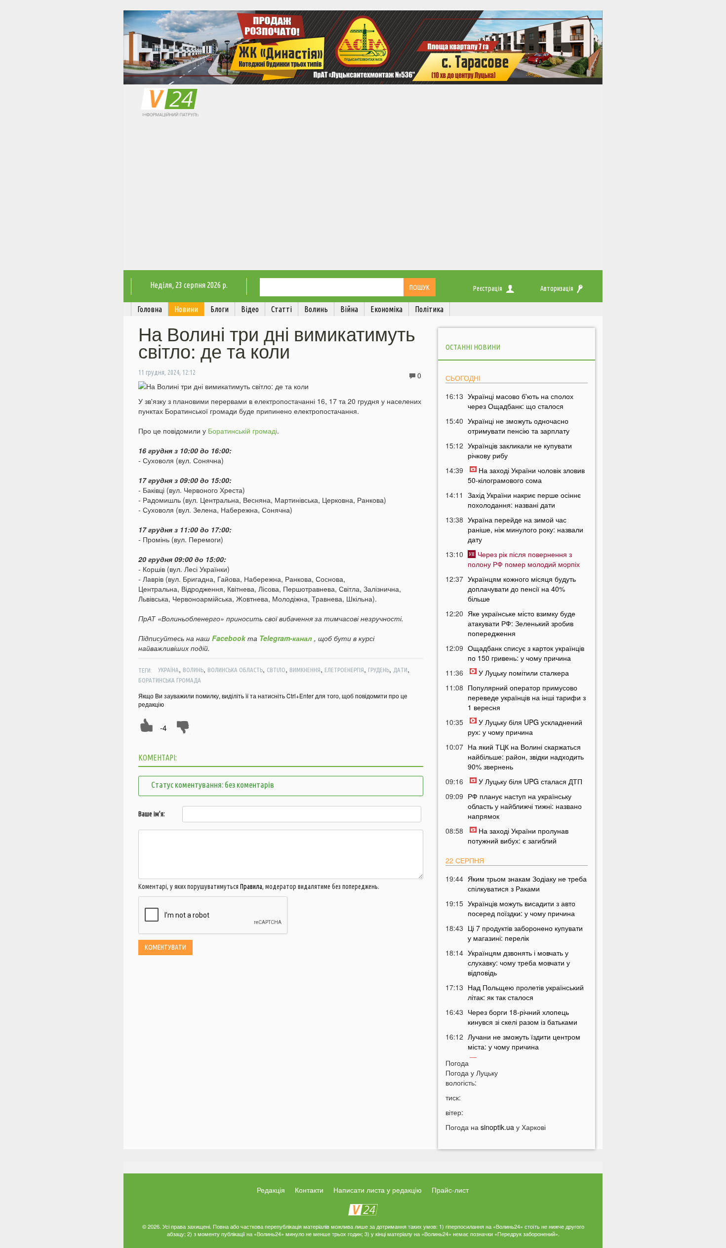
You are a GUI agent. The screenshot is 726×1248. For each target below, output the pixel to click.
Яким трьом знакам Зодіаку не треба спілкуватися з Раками (527, 883)
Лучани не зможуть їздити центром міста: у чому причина (524, 1041)
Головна (149, 309)
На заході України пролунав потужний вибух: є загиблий (518, 835)
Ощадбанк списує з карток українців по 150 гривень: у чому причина (526, 653)
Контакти (309, 1190)
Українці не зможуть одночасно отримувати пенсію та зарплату (518, 426)
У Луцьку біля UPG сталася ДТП (530, 781)
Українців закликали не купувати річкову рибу (520, 450)
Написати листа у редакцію (377, 1190)
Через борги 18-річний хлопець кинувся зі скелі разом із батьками (522, 1017)
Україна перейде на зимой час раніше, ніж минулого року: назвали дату (525, 529)
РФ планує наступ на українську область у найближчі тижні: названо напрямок (525, 806)
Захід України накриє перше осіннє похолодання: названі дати (524, 500)
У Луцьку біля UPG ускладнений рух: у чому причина (525, 727)
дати (400, 669)
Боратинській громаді (242, 431)
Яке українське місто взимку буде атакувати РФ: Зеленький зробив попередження (521, 623)
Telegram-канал (285, 638)
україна (168, 669)
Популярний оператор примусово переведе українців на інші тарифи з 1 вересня (527, 697)
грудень (378, 669)
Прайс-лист (450, 1190)
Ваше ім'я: (151, 814)
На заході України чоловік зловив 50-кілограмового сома (526, 475)
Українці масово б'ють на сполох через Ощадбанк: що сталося (520, 401)
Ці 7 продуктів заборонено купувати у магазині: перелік (525, 933)
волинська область (235, 669)
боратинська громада (169, 680)
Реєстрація (487, 288)
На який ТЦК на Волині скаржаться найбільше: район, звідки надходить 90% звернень (526, 756)
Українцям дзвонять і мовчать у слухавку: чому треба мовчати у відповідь (519, 962)
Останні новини (472, 347)
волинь (193, 669)
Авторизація (556, 288)
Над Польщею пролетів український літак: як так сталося (526, 992)
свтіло (276, 669)
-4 (163, 728)
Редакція (271, 1190)
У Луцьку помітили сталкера (524, 673)
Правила (251, 886)
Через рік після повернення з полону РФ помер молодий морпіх (524, 559)
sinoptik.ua (497, 1127)
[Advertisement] (363, 196)
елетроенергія (344, 669)
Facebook (228, 638)
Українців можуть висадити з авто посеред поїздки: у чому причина (521, 908)
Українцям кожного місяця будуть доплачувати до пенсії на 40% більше (522, 589)
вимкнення (305, 669)
